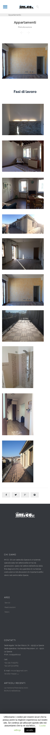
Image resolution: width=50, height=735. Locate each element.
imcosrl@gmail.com (19, 671)
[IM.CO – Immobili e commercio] (27, 7)
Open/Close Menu (5, 6)
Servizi (7, 603)
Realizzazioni (10, 607)
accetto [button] (30, 730)
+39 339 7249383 (11, 663)
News (7, 612)
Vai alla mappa (10, 674)
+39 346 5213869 (11, 666)
